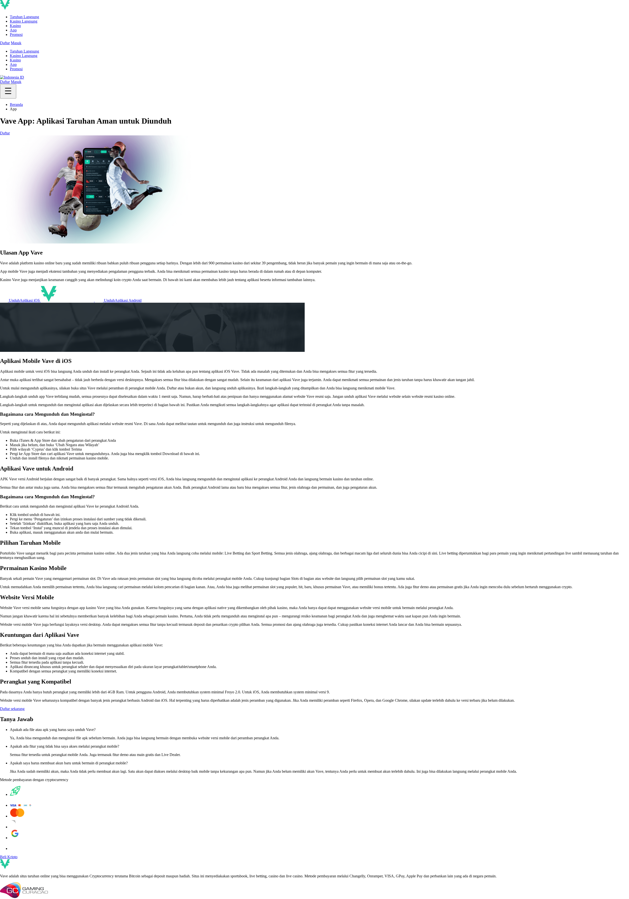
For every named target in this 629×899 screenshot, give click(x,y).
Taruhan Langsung (24, 17)
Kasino (15, 26)
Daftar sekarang (12, 709)
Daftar (5, 43)
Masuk (16, 43)
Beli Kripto (8, 857)
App (13, 30)
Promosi (16, 34)
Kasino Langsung (23, 21)
